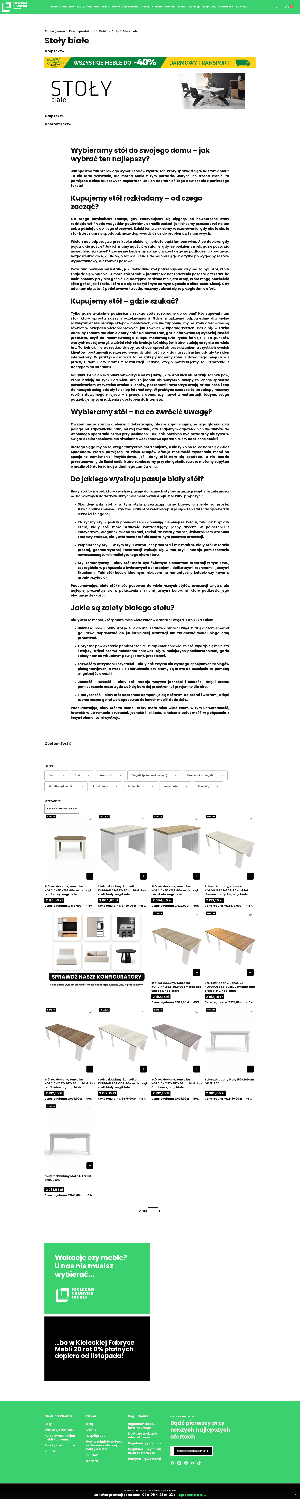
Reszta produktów (82, 31)
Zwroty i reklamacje (59, 1445)
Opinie (91, 1430)
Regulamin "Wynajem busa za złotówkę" (144, 1451)
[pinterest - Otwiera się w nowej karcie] (186, 1463)
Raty (48, 1424)
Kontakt (50, 1451)
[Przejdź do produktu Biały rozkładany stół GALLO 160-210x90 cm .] (69, 1137)
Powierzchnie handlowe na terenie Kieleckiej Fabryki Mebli (104, 1445)
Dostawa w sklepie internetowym (142, 1435)
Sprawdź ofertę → (192, 1495)
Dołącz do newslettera (193, 1451)
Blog (89, 1424)
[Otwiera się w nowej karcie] (199, 1463)
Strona (143, 1210)
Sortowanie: (52, 800)
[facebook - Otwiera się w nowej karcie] (172, 1463)
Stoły (115, 31)
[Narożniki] (96, 949)
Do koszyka (89, 876)
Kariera (92, 1461)
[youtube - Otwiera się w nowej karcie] (193, 1463)
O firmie (92, 1455)
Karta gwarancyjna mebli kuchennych (59, 1438)
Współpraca (96, 1436)
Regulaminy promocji (144, 1443)
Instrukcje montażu (59, 1430)
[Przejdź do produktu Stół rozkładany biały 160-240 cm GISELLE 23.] (230, 1040)
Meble (103, 31)
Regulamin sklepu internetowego (142, 1426)
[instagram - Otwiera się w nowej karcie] (179, 1463)
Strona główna (54, 31)
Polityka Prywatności (144, 1459)
